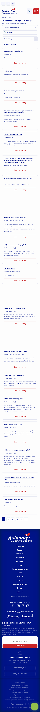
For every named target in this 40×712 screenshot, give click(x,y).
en (12, 3)
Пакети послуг (20, 558)
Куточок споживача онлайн (20, 692)
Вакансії (20, 592)
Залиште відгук (20, 668)
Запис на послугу (20, 63)
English (27, 704)
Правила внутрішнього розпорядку (20, 697)
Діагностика (20, 561)
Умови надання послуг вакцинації (20, 687)
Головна (4, 17)
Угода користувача (20, 682)
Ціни (20, 565)
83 (21, 519)
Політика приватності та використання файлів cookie (20, 699)
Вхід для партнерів (20, 674)
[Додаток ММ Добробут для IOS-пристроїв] (27, 616)
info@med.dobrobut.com (22, 596)
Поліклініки (20, 546)
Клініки (20, 580)
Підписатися (20, 646)
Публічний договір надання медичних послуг (20, 690)
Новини (20, 577)
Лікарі (20, 573)
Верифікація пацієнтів (20, 695)
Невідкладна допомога (20, 569)
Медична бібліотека (20, 584)
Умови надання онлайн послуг (20, 685)
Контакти (20, 588)
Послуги (10, 17)
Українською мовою (17, 704)
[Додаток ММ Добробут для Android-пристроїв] (13, 616)
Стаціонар (20, 554)
